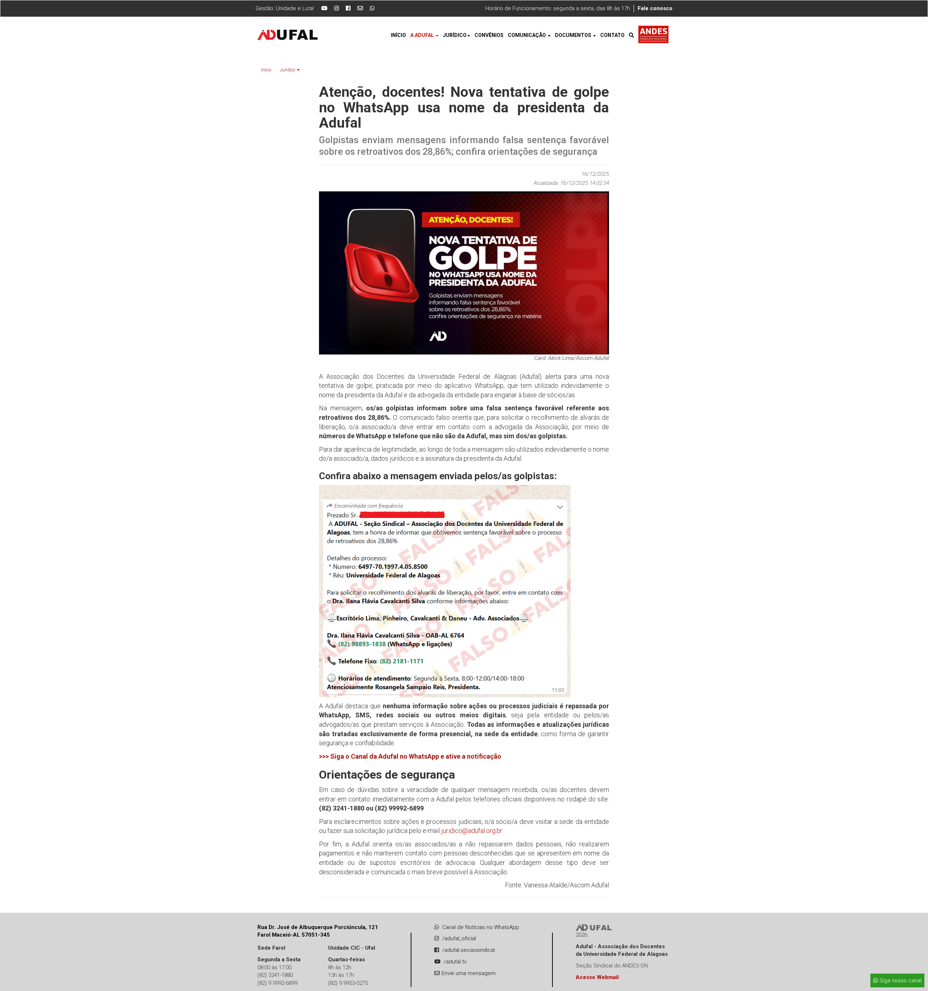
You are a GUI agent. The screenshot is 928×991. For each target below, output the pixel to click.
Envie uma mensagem (469, 973)
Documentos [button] (573, 35)
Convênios (489, 35)
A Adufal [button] (422, 35)
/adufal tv (455, 961)
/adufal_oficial (459, 938)
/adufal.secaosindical (468, 950)
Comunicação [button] (527, 35)
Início (398, 35)
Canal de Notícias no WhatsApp (480, 927)
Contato (612, 35)
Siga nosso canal (899, 980)
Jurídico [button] (455, 35)
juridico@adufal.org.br (471, 830)
